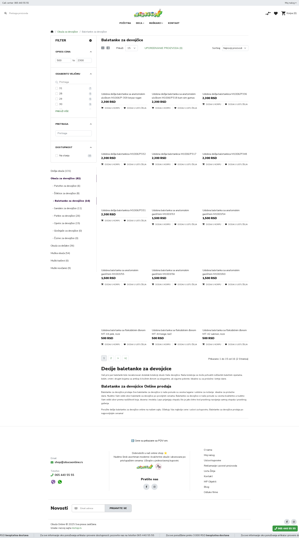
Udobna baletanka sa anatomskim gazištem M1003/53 (170, 212)
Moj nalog (209, 455)
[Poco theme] (149, 466)
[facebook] (146, 487)
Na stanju (64, 155)
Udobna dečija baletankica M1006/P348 (224, 154)
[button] (290, 3)
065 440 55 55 (21, 2)
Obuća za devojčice (67, 31)
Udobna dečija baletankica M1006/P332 (123, 154)
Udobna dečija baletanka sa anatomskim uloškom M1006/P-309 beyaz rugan (123, 96)
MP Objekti (210, 481)
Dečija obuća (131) (61, 171)
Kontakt (208, 476)
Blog (206, 487)
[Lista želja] (276, 13)
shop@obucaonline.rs (69, 462)
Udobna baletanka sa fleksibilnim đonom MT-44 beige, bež (174, 332)
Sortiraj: (216, 48)
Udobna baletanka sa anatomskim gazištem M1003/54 (221, 212)
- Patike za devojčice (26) (65, 216)
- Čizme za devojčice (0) (64, 238)
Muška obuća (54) (60, 253)
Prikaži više (62, 111)
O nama (208, 450)
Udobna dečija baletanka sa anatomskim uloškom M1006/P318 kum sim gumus (174, 96)
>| (125, 358)
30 (60, 104)
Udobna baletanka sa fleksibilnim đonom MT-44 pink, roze (123, 332)
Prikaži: (120, 48)
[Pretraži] (5, 13)
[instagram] (154, 487)
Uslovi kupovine (212, 460)
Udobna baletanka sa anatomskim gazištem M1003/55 (119, 272)
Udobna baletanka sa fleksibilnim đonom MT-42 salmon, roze (224, 332)
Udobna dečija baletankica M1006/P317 (174, 154)
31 (60, 88)
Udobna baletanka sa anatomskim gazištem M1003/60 (221, 272)
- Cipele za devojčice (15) (65, 223)
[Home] (52, 31)
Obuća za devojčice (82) (66, 178)
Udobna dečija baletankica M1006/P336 (224, 94)
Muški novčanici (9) (61, 268)
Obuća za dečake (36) (62, 245)
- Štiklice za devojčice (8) (65, 193)
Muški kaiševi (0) (60, 260)
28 (60, 93)
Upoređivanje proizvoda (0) (164, 48)
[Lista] (108, 48)
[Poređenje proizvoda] (268, 13)
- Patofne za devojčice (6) (65, 186)
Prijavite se (118, 508)
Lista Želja (209, 471)
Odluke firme (211, 492)
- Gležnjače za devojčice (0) (66, 230)
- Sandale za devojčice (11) (66, 208)
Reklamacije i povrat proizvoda (220, 465)
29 (60, 99)
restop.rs (77, 528)
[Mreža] (102, 48)
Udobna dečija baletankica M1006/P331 (123, 210)
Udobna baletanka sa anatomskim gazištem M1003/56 (170, 272)
